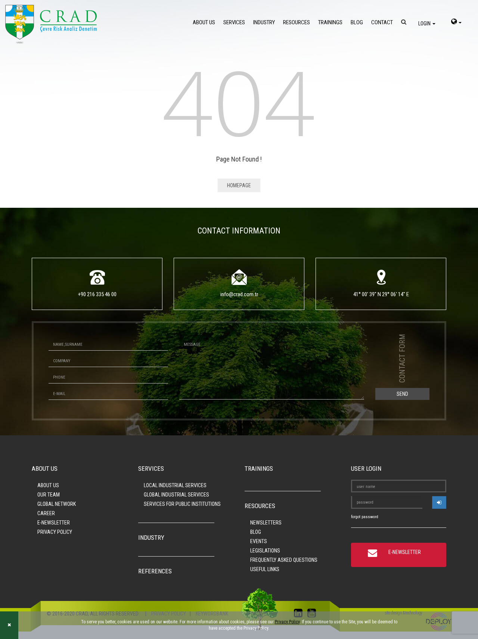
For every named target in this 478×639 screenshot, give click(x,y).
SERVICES (234, 22)
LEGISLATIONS (265, 551)
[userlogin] (439, 502)
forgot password (364, 516)
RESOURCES (296, 22)
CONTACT (382, 22)
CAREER (46, 513)
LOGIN (425, 23)
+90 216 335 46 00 (97, 294)
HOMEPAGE (239, 185)
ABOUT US (204, 22)
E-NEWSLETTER (53, 523)
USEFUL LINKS (264, 569)
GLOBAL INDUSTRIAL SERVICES (176, 495)
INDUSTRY (264, 22)
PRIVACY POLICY (54, 532)
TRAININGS (330, 22)
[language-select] (456, 22)
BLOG (357, 22)
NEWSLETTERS (266, 523)
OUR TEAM (48, 495)
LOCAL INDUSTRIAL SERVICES (175, 485)
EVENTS (258, 541)
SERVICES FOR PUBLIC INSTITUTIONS (182, 504)
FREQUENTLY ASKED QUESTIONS (283, 560)
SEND (402, 394)
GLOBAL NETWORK (56, 504)
